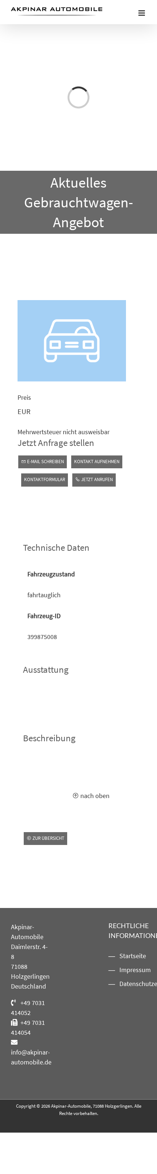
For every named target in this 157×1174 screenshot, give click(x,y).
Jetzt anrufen (96, 479)
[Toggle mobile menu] (142, 13)
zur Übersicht (47, 838)
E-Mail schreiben (45, 461)
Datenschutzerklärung (130, 983)
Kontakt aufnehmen (96, 461)
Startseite (130, 956)
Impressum (130, 970)
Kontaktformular (44, 479)
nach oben (94, 795)
